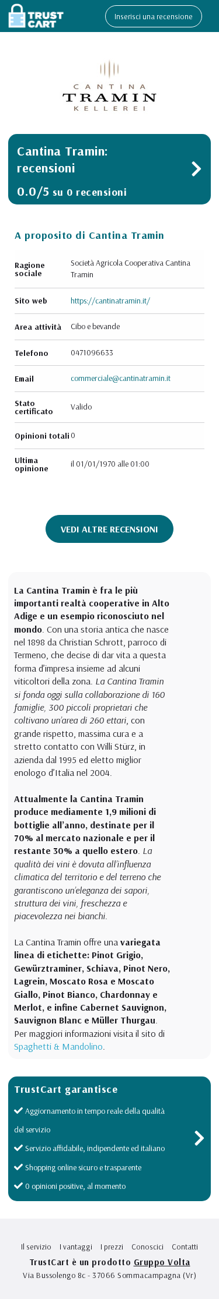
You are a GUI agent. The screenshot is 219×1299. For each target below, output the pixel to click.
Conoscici (147, 1246)
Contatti (185, 1246)
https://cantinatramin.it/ (110, 300)
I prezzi (111, 1246)
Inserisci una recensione (153, 16)
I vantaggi (76, 1246)
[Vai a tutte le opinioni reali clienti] (196, 171)
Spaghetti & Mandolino (58, 1046)
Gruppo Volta (162, 1262)
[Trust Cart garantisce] (199, 1141)
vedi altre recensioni (109, 529)
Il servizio (36, 1246)
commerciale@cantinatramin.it (121, 378)
